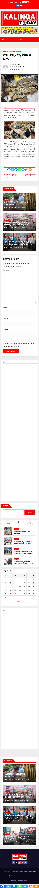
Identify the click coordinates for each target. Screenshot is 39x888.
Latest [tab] (8, 524)
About (6, 875)
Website (5, 330)
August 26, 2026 (11, 779)
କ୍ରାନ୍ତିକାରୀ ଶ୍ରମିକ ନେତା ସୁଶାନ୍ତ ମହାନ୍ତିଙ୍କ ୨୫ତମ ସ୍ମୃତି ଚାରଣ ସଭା (18, 243)
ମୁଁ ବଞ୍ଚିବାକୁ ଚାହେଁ (29, 175)
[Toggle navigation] (20, 39)
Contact (11, 875)
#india (24, 66)
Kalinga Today (16, 64)
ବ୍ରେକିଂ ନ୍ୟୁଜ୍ (11, 51)
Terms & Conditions (20, 875)
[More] (30, 169)
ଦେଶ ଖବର (6, 51)
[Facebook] (9, 169)
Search (5, 505)
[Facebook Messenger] (16, 169)
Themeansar (33, 871)
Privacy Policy (30, 875)
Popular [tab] (18, 524)
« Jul (18, 601)
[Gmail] (26, 169)
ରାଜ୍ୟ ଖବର (18, 51)
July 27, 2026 (10, 841)
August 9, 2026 (11, 821)
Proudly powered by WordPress (10, 871)
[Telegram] (23, 169)
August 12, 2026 (11, 800)
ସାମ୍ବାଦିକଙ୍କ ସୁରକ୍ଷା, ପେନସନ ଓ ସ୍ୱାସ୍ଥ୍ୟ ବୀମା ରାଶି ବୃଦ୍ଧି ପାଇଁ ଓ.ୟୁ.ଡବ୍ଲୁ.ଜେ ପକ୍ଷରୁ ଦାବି (18, 224)
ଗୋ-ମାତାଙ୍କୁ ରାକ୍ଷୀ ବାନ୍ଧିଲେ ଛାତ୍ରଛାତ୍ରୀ (16, 203)
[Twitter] (12, 169)
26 (15, 593)
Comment (6, 270)
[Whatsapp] (19, 169)
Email (5, 319)
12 (15, 586)
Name (5, 308)
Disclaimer (13, 880)
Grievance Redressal (23, 880)
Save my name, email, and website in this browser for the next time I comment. (19, 345)
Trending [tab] (30, 524)
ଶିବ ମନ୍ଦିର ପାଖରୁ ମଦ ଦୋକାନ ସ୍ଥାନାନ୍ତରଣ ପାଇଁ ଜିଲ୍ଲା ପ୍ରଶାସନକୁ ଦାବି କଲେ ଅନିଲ (24, 563)
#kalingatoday (14, 69)
